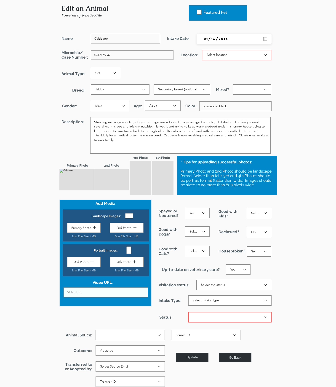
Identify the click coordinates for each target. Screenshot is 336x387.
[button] (84, 228)
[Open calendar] (265, 39)
